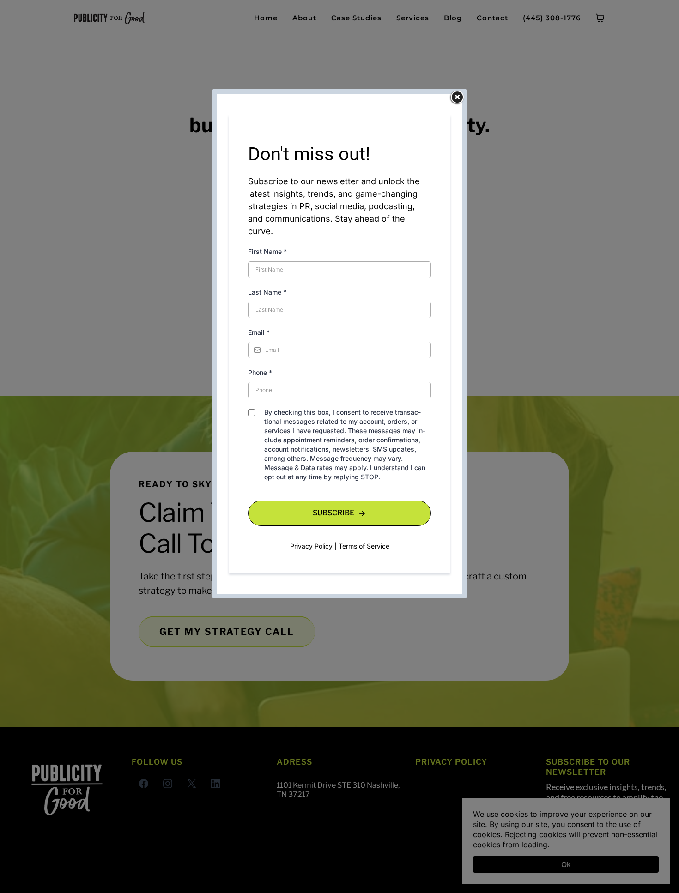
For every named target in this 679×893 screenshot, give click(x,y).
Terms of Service (364, 546)
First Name (267, 251)
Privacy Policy (311, 546)
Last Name (267, 292)
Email (259, 332)
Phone (260, 372)
